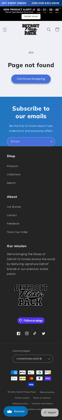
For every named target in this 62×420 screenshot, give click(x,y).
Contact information (42, 404)
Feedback (13, 223)
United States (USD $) (29, 358)
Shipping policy (20, 404)
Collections (13, 174)
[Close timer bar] (60, 8)
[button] (5, 29)
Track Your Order (17, 232)
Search (11, 183)
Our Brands (14, 206)
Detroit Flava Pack (26, 392)
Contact (12, 215)
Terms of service (41, 398)
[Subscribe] (51, 141)
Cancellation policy (33, 409)
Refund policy (47, 392)
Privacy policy (22, 398)
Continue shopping (31, 78)
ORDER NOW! (31, 16)
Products (12, 166)
